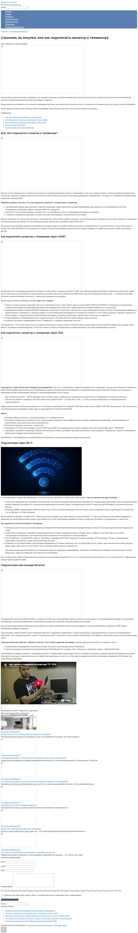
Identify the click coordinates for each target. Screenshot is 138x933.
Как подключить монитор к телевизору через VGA (25, 122)
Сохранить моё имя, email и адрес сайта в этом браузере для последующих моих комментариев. (42, 895)
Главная (8, 12)
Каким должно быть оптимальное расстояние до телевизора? (26, 734)
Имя (3, 862)
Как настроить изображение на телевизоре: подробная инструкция (28, 852)
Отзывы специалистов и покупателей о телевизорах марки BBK (31, 921)
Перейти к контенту (9, 2)
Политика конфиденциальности (40, 925)
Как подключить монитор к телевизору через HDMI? (26, 120)
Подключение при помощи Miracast (19, 128)
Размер (8, 14)
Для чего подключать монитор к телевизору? (23, 117)
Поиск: (4, 7)
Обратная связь (60, 925)
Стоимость (9, 17)
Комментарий (6, 887)
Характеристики (11, 22)
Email (3, 866)
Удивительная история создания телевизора (19, 805)
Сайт (3, 870)
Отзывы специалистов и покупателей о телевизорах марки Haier (31, 913)
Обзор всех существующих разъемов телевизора (21, 829)
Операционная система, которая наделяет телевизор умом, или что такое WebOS (33, 758)
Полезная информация (14, 27)
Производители (11, 19)
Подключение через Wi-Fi (15, 125)
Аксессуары (10, 25)
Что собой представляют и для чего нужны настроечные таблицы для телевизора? (34, 781)
